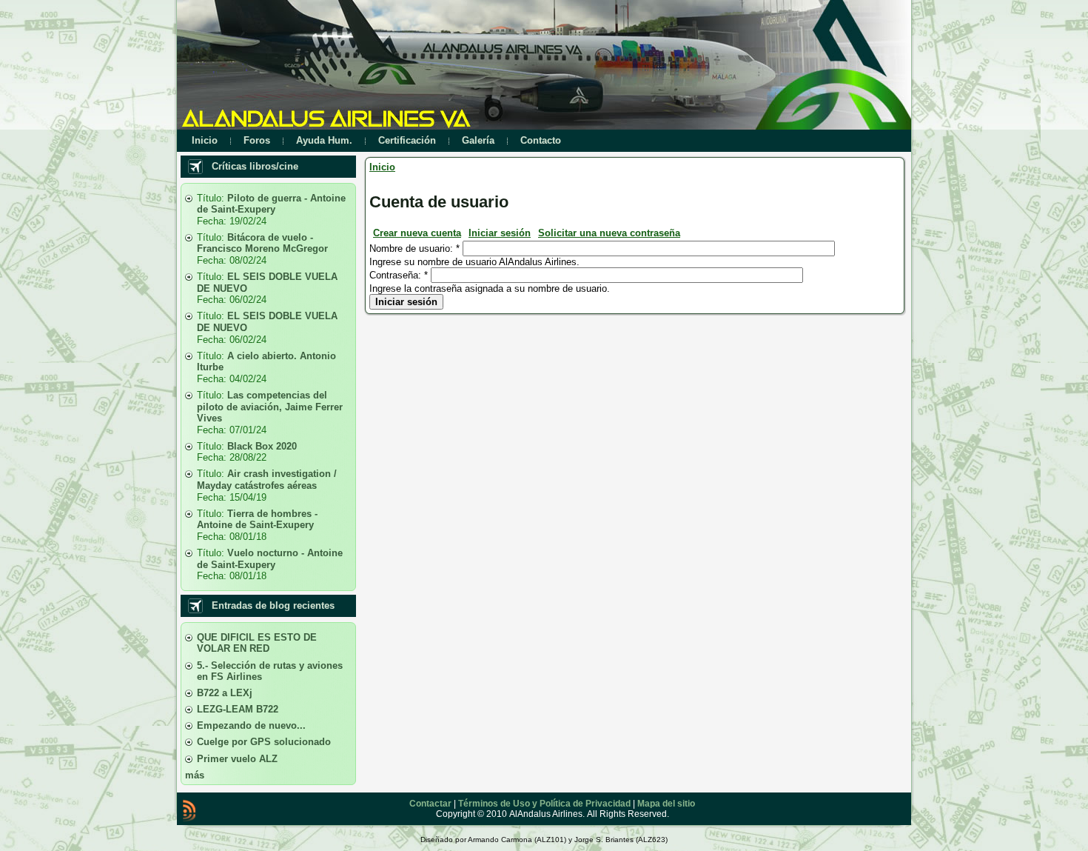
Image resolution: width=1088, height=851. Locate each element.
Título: (212, 198)
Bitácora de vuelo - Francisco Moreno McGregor (262, 243)
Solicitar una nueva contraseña (609, 232)
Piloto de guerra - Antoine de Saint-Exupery (271, 204)
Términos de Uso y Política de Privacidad (544, 803)
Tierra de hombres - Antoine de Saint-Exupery (257, 519)
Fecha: (213, 221)
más (194, 775)
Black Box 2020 (262, 446)
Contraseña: (398, 275)
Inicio (382, 167)
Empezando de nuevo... (251, 725)
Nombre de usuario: (414, 248)
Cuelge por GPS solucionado (264, 741)
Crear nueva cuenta (417, 232)
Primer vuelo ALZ (237, 758)
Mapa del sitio (666, 803)
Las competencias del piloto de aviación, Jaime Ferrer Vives (270, 407)
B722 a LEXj (224, 692)
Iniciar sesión (500, 232)
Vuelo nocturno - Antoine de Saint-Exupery (270, 558)
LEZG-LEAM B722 (237, 709)
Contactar (430, 803)
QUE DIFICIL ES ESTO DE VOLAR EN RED (257, 643)
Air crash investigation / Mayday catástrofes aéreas (267, 479)
